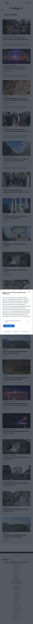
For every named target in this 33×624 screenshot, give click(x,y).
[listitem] (16, 321)
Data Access (16, 331)
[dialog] (16, 312)
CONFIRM (9, 326)
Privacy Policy (25, 331)
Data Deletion (7, 331)
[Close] (29, 292)
